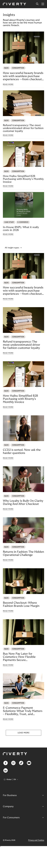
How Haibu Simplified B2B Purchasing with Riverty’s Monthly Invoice (23, 179)
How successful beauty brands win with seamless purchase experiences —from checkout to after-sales (23, 76)
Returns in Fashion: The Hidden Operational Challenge (23, 553)
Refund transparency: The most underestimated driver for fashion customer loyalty (23, 128)
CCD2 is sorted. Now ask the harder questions (22, 451)
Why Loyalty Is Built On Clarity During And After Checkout (23, 502)
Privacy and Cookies (36, 840)
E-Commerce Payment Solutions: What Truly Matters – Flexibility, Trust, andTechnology (22, 711)
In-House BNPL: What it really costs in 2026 (21, 228)
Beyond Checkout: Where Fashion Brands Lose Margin (21, 604)
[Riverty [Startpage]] (14, 4)
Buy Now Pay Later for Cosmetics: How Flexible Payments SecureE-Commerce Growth (19, 657)
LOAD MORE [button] (23, 733)
